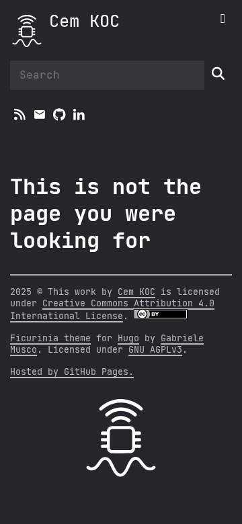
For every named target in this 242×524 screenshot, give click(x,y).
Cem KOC (84, 21)
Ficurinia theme (50, 338)
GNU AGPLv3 (155, 350)
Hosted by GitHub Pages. (72, 372)
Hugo (128, 338)
